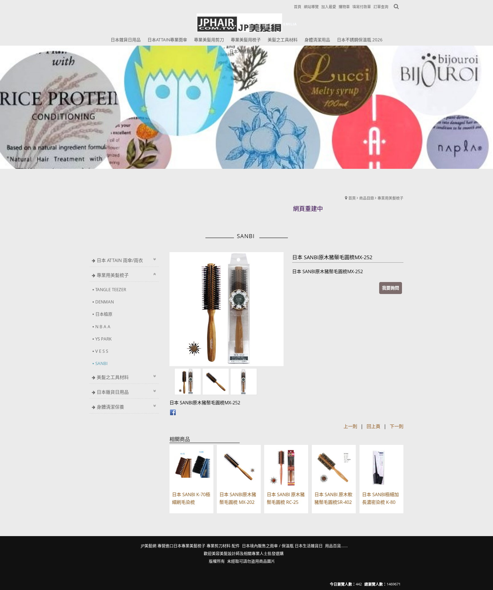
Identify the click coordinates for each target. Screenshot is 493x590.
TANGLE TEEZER (110, 289)
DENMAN (104, 302)
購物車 (344, 6)
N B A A (102, 326)
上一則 (350, 426)
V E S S (101, 351)
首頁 (352, 197)
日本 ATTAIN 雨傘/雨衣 (120, 260)
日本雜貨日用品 (113, 392)
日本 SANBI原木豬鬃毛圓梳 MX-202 (237, 498)
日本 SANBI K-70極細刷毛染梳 (191, 498)
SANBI (101, 363)
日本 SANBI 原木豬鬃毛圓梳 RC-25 (286, 498)
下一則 (396, 426)
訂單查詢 (380, 6)
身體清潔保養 (110, 407)
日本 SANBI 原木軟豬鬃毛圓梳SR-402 (333, 498)
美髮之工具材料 (113, 377)
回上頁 (373, 426)
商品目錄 (366, 197)
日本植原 (103, 314)
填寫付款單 (361, 6)
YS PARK (103, 339)
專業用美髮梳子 (390, 197)
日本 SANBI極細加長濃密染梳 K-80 (380, 498)
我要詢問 (390, 288)
